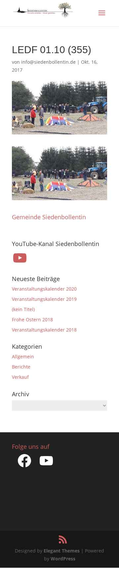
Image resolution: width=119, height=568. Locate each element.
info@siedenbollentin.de (48, 62)
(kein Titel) (23, 309)
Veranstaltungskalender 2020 (44, 289)
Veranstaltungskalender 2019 (44, 299)
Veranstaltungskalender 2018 (44, 330)
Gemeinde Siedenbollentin (49, 217)
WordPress (63, 558)
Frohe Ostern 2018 (32, 319)
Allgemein (23, 356)
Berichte (21, 367)
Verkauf (20, 377)
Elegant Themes (62, 551)
